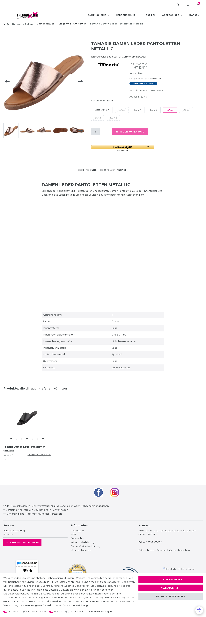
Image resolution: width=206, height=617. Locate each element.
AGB (73, 534)
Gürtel (150, 15)
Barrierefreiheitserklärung (85, 546)
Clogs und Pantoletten (72, 24)
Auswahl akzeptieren (170, 596)
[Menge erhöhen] (103, 131)
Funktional (76, 611)
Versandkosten (154, 79)
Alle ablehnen (170, 588)
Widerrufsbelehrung (83, 542)
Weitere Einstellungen (99, 611)
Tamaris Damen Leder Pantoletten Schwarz (24, 448)
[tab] (87, 170)
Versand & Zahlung (14, 530)
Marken (194, 15)
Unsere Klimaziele (81, 550)
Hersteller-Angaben (114, 170)
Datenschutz (78, 538)
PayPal (58, 611)
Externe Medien (37, 611)
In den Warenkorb (132, 132)
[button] (122, 148)
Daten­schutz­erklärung (75, 605)
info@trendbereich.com (178, 550)
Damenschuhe (97, 15)
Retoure (8, 534)
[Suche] (188, 5)
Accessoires (171, 15)
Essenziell (13, 611)
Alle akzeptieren (170, 579)
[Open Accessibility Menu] (199, 610)
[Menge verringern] (108, 131)
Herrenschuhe (126, 15)
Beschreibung (87, 170)
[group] (27, 418)
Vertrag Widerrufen (24, 542)
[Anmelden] (178, 5)
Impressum (77, 530)
